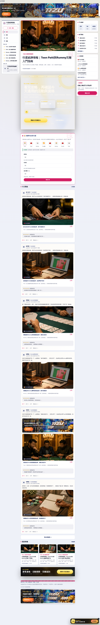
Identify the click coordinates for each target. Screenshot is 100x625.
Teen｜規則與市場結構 (10, 46)
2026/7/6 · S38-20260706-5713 (32, 355)
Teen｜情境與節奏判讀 (10, 55)
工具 (6, 38)
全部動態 (73, 186)
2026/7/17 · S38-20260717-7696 (33, 247)
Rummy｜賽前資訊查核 (10, 52)
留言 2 (27, 475)
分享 (31, 240)
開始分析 (87, 93)
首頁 (6, 31)
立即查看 (94, 621)
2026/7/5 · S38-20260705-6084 (33, 483)
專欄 (6, 41)
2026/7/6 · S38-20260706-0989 (32, 193)
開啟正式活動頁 (36, 120)
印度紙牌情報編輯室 (26, 68)
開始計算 (48, 179)
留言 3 (27, 240)
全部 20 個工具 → (81, 77)
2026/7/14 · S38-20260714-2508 (33, 411)
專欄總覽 (73, 541)
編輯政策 (30, 582)
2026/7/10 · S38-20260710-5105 (33, 301)
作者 (26, 582)
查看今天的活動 (65, 571)
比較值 (25, 162)
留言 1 (26, 294)
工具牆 (37, 582)
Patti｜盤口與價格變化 (10, 58)
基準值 (25, 154)
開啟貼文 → (35, 240)
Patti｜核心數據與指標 (10, 49)
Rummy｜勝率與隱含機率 (10, 60)
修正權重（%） (27, 170)
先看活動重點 (60, 120)
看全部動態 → (47, 537)
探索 (6, 35)
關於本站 (23, 582)
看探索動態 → (81, 51)
